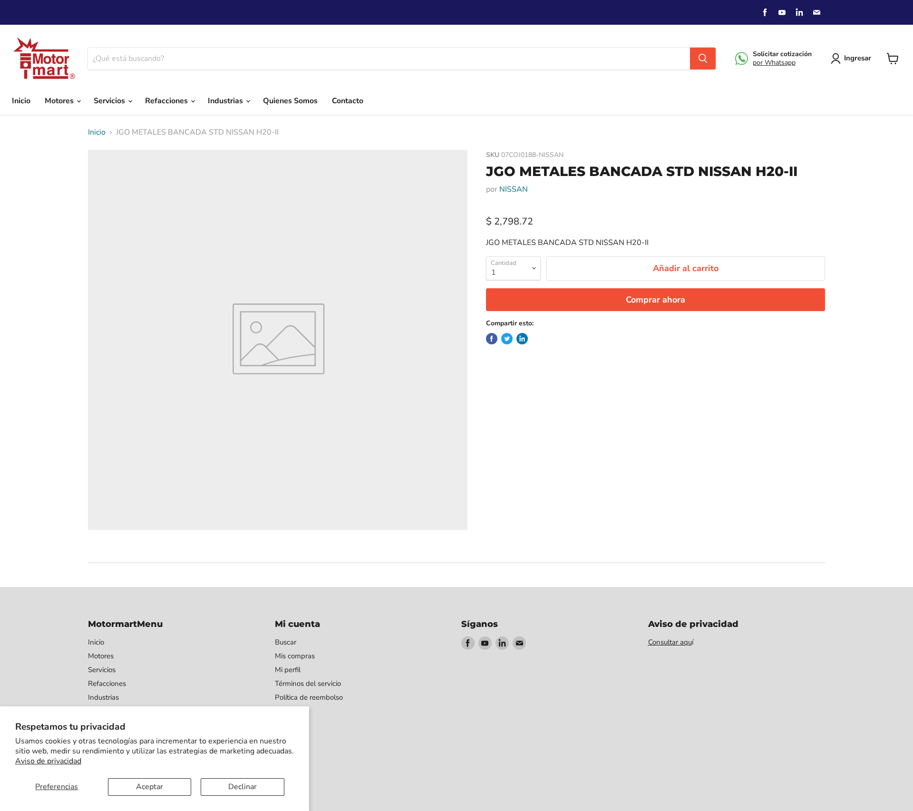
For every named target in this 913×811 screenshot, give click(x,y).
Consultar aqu (670, 642)
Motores (60, 101)
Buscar (285, 642)
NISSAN (513, 189)
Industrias (226, 101)
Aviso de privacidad (48, 761)
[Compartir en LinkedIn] (522, 338)
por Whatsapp (774, 62)
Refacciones (167, 101)
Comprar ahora (655, 299)
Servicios (110, 101)
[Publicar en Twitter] (507, 338)
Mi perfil (288, 669)
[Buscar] (703, 58)
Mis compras (295, 656)
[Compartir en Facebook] (491, 338)
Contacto (347, 101)
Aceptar (149, 787)
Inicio (21, 101)
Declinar (242, 787)
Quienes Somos (290, 101)
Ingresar (857, 58)
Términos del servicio (308, 683)
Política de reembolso (309, 697)
